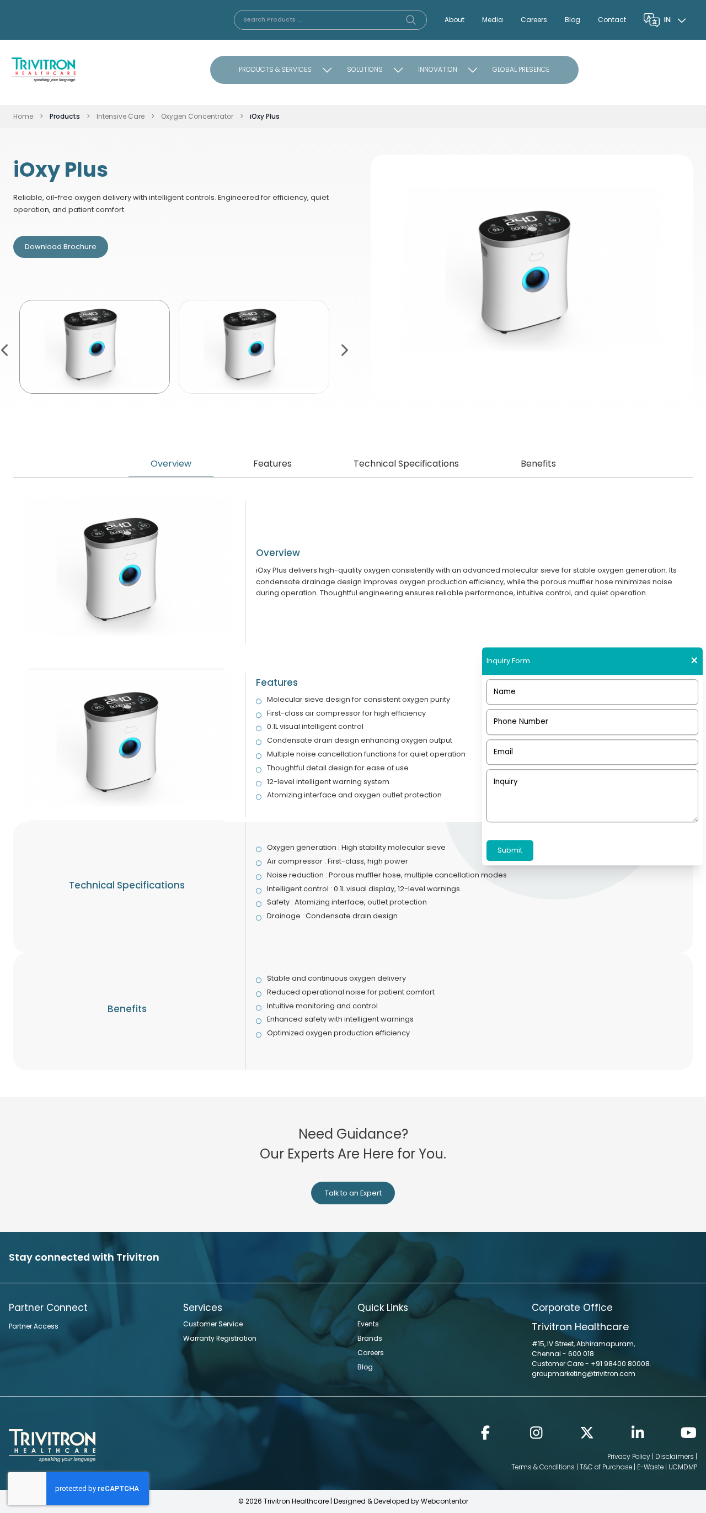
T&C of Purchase (606, 1467)
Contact (612, 19)
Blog (572, 19)
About (454, 19)
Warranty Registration (219, 1338)
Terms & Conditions (543, 1467)
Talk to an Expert (353, 1193)
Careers (534, 19)
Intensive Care (121, 116)
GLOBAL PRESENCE (521, 69)
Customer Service (213, 1324)
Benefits (538, 463)
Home (23, 116)
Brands (369, 1338)
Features (272, 463)
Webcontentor (444, 1501)
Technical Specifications (406, 463)
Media (492, 19)
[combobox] (676, 20)
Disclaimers (674, 1456)
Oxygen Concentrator (197, 116)
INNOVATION (437, 69)
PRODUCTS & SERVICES (275, 69)
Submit (510, 850)
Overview (171, 463)
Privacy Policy (628, 1456)
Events (368, 1324)
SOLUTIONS (365, 69)
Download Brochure (61, 246)
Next (343, 349)
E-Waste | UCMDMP (667, 1467)
